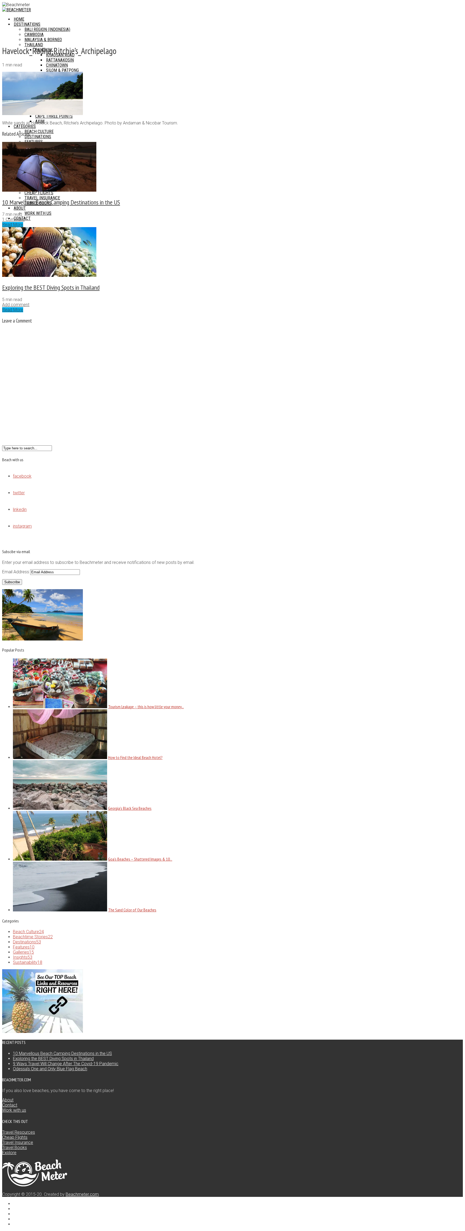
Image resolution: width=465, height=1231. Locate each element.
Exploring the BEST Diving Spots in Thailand (51, 287)
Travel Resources (18, 1132)
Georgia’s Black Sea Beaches (130, 808)
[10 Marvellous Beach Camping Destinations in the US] (49, 190)
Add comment (15, 304)
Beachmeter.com (82, 1194)
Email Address (16, 571)
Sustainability (27, 962)
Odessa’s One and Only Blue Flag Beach (50, 1068)
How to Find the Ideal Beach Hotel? (135, 757)
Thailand (33, 44)
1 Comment (13, 219)
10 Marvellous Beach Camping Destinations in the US (61, 202)
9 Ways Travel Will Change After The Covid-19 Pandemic (65, 1063)
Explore (9, 1152)
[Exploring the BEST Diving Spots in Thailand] (49, 275)
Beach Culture (28, 931)
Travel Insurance (17, 1142)
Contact (9, 1105)
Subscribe (12, 582)
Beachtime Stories (33, 936)
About (7, 1100)
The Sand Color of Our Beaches (132, 909)
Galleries (23, 952)
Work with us (14, 1110)
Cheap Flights (14, 1137)
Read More (12, 224)
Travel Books (14, 1147)
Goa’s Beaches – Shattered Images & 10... (140, 859)
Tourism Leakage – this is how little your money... (146, 706)
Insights (22, 957)
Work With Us (37, 213)
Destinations (27, 941)
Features (23, 947)
